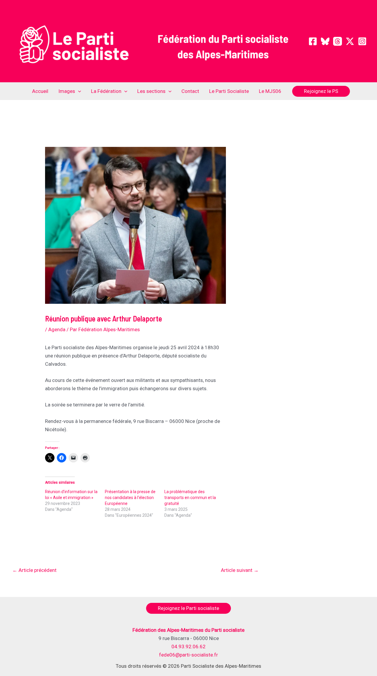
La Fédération (106, 91)
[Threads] (337, 41)
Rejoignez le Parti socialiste (188, 608)
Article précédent (34, 570)
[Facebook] (312, 41)
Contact (190, 91)
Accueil (40, 91)
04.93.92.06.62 (188, 646)
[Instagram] (362, 41)
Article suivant (240, 570)
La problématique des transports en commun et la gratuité (190, 497)
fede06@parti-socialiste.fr (188, 655)
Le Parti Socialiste (229, 91)
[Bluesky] (325, 41)
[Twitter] (349, 41)
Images (66, 91)
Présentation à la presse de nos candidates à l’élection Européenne (130, 497)
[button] (78, 91)
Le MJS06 (270, 91)
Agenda (56, 329)
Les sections (151, 91)
